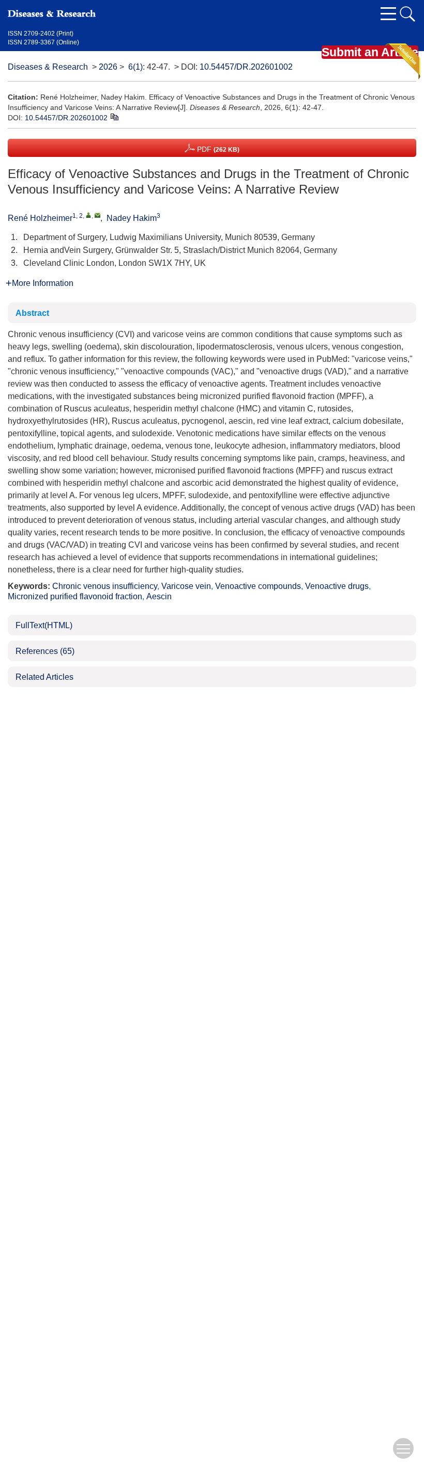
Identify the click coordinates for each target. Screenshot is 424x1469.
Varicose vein (186, 586)
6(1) (135, 66)
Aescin (159, 596)
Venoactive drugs (337, 586)
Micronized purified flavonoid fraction (75, 596)
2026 (108, 66)
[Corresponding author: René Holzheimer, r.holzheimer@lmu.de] (89, 215)
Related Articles (44, 677)
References (45, 651)
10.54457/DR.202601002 (246, 66)
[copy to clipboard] (114, 117)
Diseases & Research (48, 66)
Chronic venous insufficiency (104, 586)
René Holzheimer (40, 218)
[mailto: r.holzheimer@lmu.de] (97, 215)
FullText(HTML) (44, 625)
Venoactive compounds (258, 586)
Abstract (32, 313)
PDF (217, 149)
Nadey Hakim (132, 218)
